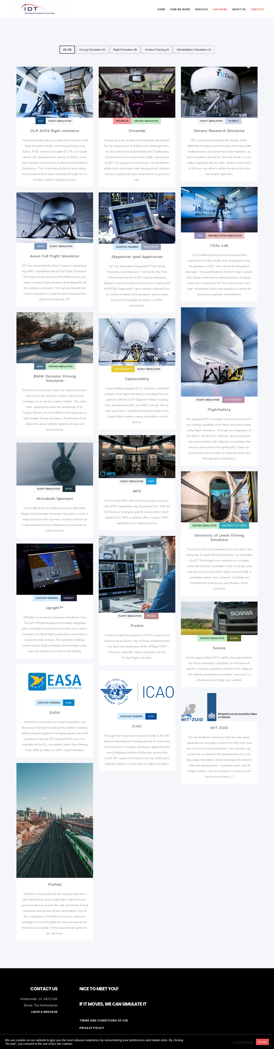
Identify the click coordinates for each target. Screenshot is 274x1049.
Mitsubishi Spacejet (55, 498)
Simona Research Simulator (219, 130)
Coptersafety (137, 378)
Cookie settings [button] (243, 1042)
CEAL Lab (219, 245)
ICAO (137, 726)
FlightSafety (219, 409)
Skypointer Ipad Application (137, 256)
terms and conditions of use (103, 1020)
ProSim (137, 625)
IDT (38, 9)
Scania (219, 648)
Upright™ (54, 607)
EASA (55, 712)
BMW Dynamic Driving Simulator (55, 378)
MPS (137, 491)
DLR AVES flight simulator (54, 130)
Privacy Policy (91, 1028)
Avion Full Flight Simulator (54, 256)
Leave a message (44, 1012)
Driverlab (137, 130)
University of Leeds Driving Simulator (219, 537)
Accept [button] (262, 1041)
